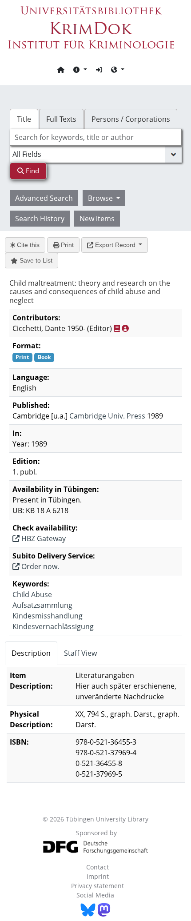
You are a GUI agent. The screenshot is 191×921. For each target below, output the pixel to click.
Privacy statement (97, 885)
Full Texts (61, 119)
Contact (97, 867)
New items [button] (97, 218)
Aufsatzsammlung (42, 605)
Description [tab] (31, 653)
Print (66, 244)
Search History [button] (39, 218)
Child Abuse (32, 594)
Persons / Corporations (131, 119)
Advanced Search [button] (44, 198)
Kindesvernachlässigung (53, 626)
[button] (80, 69)
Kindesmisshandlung (47, 616)
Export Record (115, 244)
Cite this (27, 244)
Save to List (35, 260)
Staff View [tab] (80, 653)
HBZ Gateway (43, 538)
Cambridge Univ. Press (107, 416)
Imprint (98, 876)
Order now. (39, 566)
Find (31, 170)
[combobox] (96, 137)
